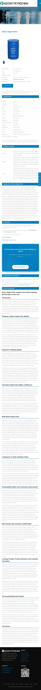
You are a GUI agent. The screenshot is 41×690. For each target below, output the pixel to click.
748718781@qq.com (7, 670)
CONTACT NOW (7, 85)
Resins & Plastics (24, 659)
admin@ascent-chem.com (18, 79)
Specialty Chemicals (25, 661)
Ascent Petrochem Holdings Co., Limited (25, 686)
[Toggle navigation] (35, 3)
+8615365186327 (32, 230)
